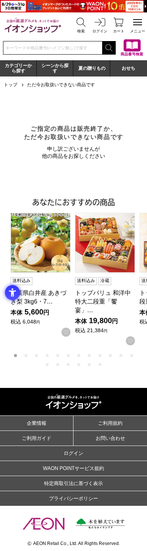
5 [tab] (57, 355)
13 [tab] (47, 364)
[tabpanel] (43, 275)
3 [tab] (36, 355)
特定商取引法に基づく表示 (73, 483)
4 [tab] (47, 355)
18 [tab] (99, 364)
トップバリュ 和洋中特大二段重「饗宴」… (103, 301)
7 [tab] (78, 355)
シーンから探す (55, 68)
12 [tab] (131, 355)
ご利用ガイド (36, 438)
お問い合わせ (110, 438)
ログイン (73, 453)
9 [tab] (99, 355)
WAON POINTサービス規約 (73, 468)
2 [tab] (26, 355)
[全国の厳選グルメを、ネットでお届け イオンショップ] (33, 25)
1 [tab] (15, 355)
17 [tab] (89, 364)
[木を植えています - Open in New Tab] (100, 523)
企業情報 (36, 423)
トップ (10, 84)
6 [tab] (68, 355)
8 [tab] (89, 355)
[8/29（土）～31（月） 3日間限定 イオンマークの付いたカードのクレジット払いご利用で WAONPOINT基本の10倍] (73, 6)
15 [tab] (68, 364)
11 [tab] (120, 355)
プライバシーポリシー (73, 498)
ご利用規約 (110, 423)
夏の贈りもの (92, 68)
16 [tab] (78, 364)
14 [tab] (57, 364)
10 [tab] (110, 355)
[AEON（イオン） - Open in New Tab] (43, 523)
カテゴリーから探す (18, 68)
